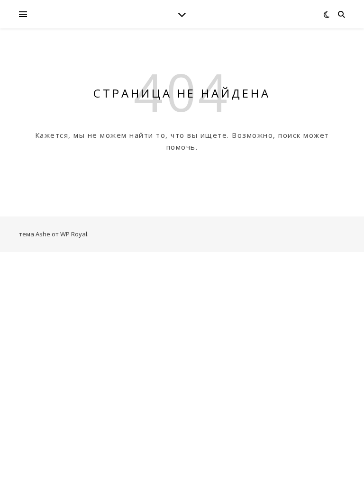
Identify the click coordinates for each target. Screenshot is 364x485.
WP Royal (73, 234)
